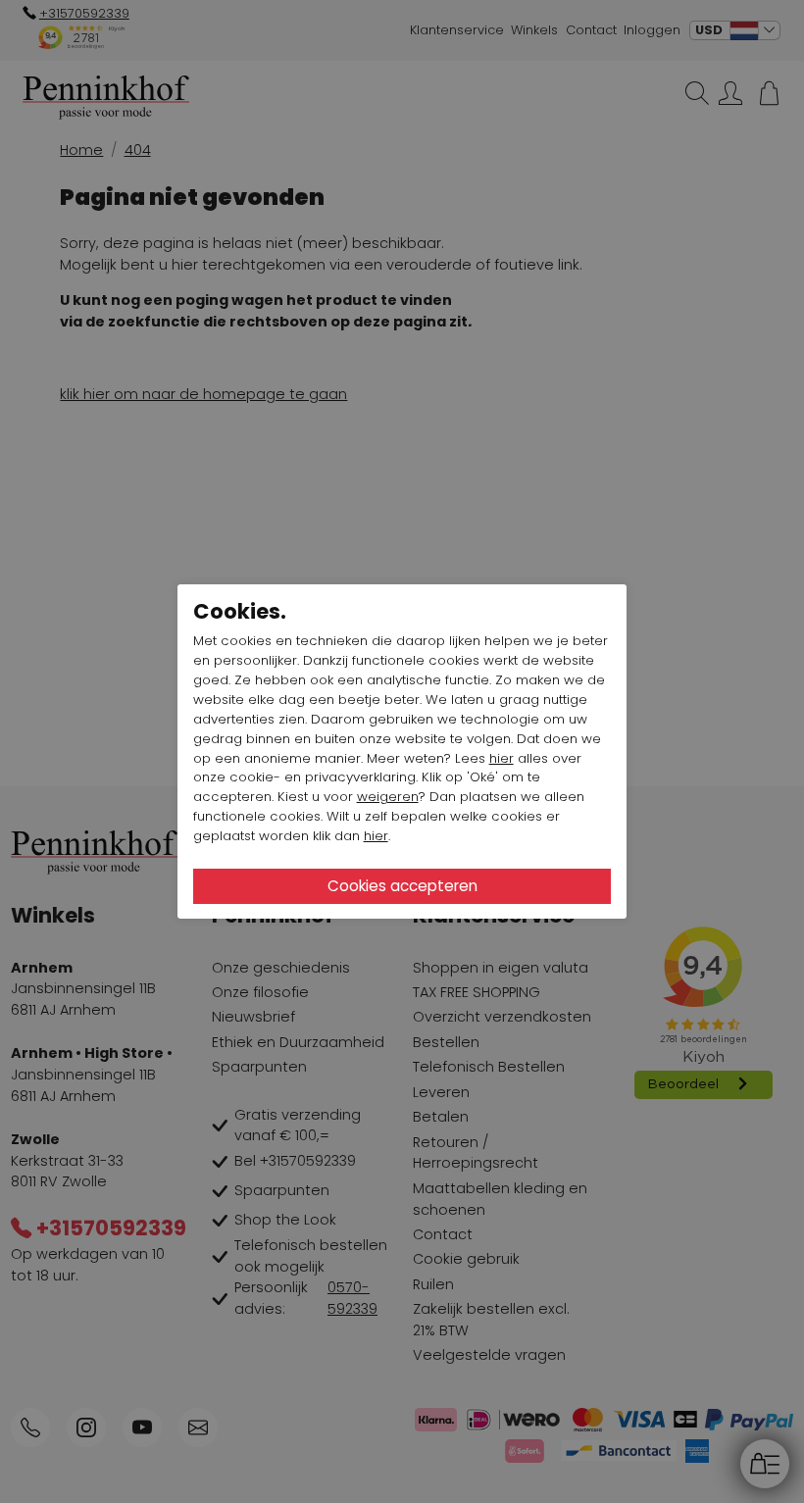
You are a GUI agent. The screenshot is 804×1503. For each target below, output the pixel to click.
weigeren (388, 796)
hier (501, 758)
